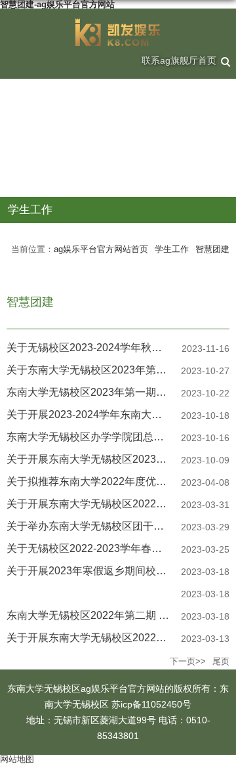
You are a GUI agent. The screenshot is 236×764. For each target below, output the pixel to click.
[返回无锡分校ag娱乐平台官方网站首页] (118, 32)
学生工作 (172, 249)
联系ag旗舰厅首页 (179, 60)
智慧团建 (212, 249)
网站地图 (17, 759)
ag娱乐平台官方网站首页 (101, 249)
